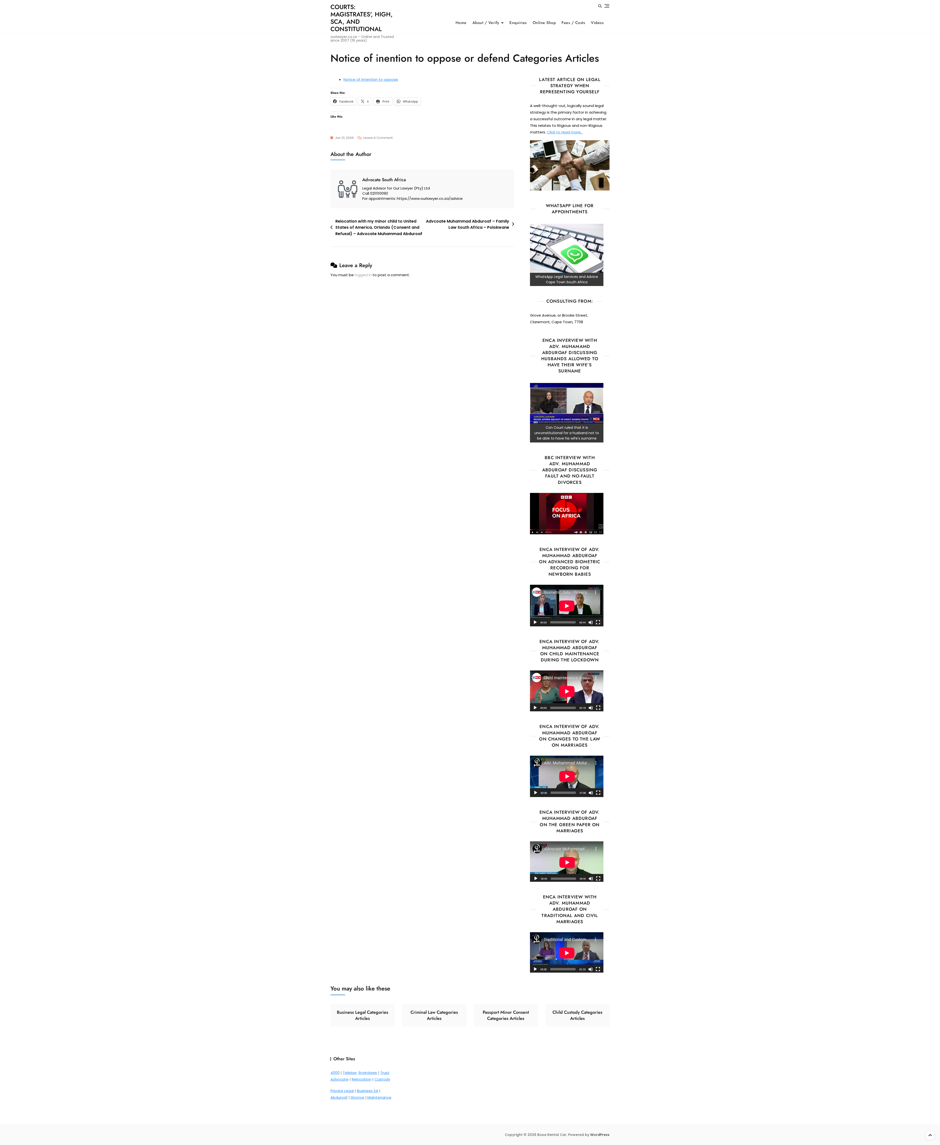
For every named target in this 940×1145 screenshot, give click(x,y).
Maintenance (378, 1097)
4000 (335, 1072)
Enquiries (518, 22)
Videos (597, 22)
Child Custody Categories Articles (577, 1015)
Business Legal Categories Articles (362, 1015)
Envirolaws (368, 1072)
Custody (382, 1079)
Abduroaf (339, 1097)
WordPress (600, 1134)
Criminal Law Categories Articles (434, 1015)
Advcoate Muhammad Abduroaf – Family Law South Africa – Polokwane (467, 224)
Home (461, 22)
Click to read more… (565, 132)
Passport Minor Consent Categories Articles (506, 1015)
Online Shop (544, 22)
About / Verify (485, 22)
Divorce (357, 1097)
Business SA (367, 1090)
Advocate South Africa (384, 180)
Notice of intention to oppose (370, 79)
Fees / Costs (573, 22)
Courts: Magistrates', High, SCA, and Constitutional (361, 17)
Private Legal (342, 1090)
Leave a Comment (378, 138)
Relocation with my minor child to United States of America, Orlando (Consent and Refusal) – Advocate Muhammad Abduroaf (378, 227)
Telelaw (350, 1072)
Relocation (361, 1079)
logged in (363, 274)
